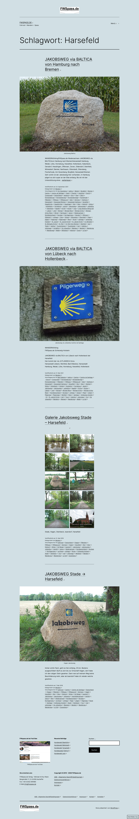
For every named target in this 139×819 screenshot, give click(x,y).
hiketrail (84, 204)
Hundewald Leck (59, 753)
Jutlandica (67, 388)
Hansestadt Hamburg (74, 202)
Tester (47, 226)
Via (87, 397)
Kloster (69, 208)
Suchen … (92, 739)
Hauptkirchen (58, 204)
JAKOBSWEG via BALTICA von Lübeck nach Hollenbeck (68, 253)
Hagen (71, 545)
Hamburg (85, 200)
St (46, 397)
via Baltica (56, 228)
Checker (73, 193)
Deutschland (58, 195)
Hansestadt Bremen (60, 202)
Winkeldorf (65, 230)
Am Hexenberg (62, 191)
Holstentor (69, 386)
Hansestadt (48, 202)
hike (74, 204)
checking (81, 193)
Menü (113, 23)
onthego (55, 217)
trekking (84, 226)
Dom (72, 195)
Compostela (48, 195)
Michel (56, 213)
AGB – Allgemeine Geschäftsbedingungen (68, 777)
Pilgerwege (62, 219)
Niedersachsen (78, 213)
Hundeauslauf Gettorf (61, 751)
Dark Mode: (131, 817)
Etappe (77, 542)
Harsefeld (85, 202)
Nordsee (60, 215)
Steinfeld (83, 224)
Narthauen (63, 213)
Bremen (90, 191)
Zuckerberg (72, 556)
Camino (47, 193)
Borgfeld (83, 191)
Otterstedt (82, 217)
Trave (67, 397)
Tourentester (71, 226)
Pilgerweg (54, 219)
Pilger (89, 217)
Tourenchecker (61, 226)
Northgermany (68, 215)
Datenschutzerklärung (61, 780)
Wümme (72, 230)
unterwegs (48, 228)
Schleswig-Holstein (87, 395)
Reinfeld (64, 395)
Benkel (77, 191)
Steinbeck (53, 553)
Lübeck (49, 211)
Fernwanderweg (61, 197)
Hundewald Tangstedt (61, 748)
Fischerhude (83, 197)
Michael (60, 211)
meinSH (55, 549)
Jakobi (85, 386)
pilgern (47, 219)
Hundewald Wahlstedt (61, 745)
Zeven (79, 230)
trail (78, 226)
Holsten (61, 386)
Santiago (81, 219)
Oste (61, 217)
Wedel (58, 230)
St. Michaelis (88, 222)
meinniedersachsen (77, 696)
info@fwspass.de (30, 784)
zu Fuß (85, 230)
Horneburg (57, 206)
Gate (71, 200)
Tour (59, 553)
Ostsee (67, 217)
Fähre (82, 195)
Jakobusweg (82, 206)
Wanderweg (50, 230)
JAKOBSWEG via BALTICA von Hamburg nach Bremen (68, 64)
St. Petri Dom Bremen (72, 224)
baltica (71, 191)
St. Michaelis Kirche (51, 224)
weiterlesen (67, 180)
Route (74, 219)
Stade (47, 553)
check (68, 193)
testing (53, 226)
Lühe (54, 211)
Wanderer (75, 228)
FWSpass (55, 200)
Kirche (63, 208)
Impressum (58, 782)
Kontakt (57, 785)
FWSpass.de (26, 22)
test (89, 224)
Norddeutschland (50, 215)
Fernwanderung (49, 197)
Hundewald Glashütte (61, 742)
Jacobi (65, 206)
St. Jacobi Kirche (65, 222)
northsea (60, 551)
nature (70, 213)
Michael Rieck (69, 211)
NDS (52, 698)
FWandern (48, 200)
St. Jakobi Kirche (77, 222)
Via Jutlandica (65, 228)
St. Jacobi (55, 222)
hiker (78, 204)
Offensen (85, 215)
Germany (77, 200)
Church (88, 193)
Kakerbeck (50, 208)
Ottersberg (74, 217)
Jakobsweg (72, 206)
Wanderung (71, 399)
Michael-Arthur (79, 211)
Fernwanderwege (73, 197)
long (75, 208)
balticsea (60, 542)
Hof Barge (60, 547)
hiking (91, 204)
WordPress (114, 808)
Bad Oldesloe (62, 377)
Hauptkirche (48, 204)
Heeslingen (67, 204)
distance (66, 195)
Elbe (77, 195)
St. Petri (61, 224)
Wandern (58, 189)
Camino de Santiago (58, 193)
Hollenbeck (49, 206)
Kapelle (57, 208)
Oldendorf (48, 217)
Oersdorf (78, 215)
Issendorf (68, 547)
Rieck (69, 219)
